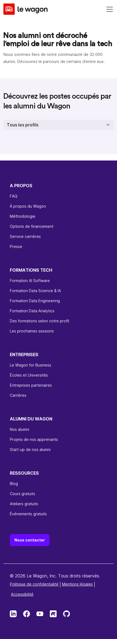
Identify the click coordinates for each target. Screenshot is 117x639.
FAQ (13, 196)
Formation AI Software (30, 280)
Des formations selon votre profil (39, 321)
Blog (14, 483)
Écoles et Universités (29, 375)
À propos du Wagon (28, 206)
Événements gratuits (28, 513)
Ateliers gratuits (24, 503)
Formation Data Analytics (32, 310)
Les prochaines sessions (32, 331)
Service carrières (25, 236)
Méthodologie (22, 216)
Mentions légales (77, 584)
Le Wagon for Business (30, 365)
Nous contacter (29, 540)
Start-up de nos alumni (30, 449)
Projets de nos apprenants (34, 439)
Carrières (18, 395)
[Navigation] (109, 9)
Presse (16, 246)
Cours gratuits (22, 493)
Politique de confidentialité (34, 584)
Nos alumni (19, 429)
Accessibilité (22, 594)
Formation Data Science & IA (35, 290)
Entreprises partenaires (31, 385)
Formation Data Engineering (35, 300)
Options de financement (31, 226)
